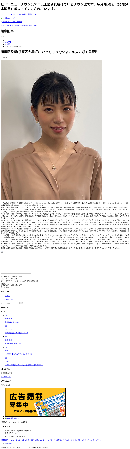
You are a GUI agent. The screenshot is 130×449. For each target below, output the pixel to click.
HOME (3, 440)
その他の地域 (20, 25)
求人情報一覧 (6, 377)
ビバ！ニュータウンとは (10, 14)
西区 (8, 25)
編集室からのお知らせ (64, 440)
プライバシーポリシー (95, 440)
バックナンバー (31, 25)
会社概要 (22, 14)
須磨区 (3, 25)
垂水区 (12, 25)
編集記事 (8, 42)
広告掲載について (32, 14)
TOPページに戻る (7, 299)
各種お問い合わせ (79, 440)
